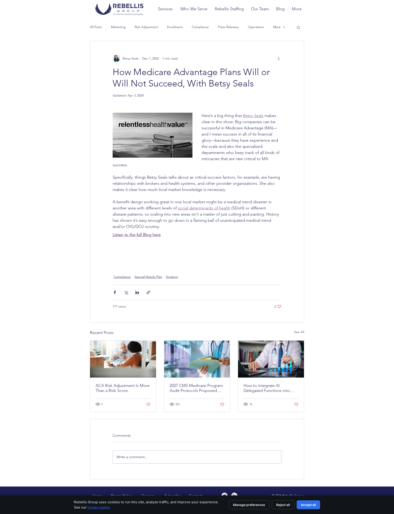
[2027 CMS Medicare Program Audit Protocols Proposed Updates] (197, 359)
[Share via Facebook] (115, 292)
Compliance (200, 27)
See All (299, 332)
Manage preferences (249, 505)
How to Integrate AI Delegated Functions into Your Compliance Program (267, 388)
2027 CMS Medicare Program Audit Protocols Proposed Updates (196, 388)
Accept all (308, 505)
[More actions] (278, 58)
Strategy (172, 277)
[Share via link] (148, 292)
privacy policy (98, 507)
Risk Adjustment (146, 27)
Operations (256, 27)
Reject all (283, 505)
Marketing (118, 27)
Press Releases (228, 27)
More (277, 27)
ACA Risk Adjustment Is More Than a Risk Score (123, 388)
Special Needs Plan (148, 277)
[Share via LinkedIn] (137, 292)
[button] (298, 27)
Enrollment (175, 27)
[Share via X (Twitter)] (126, 292)
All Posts (96, 27)
